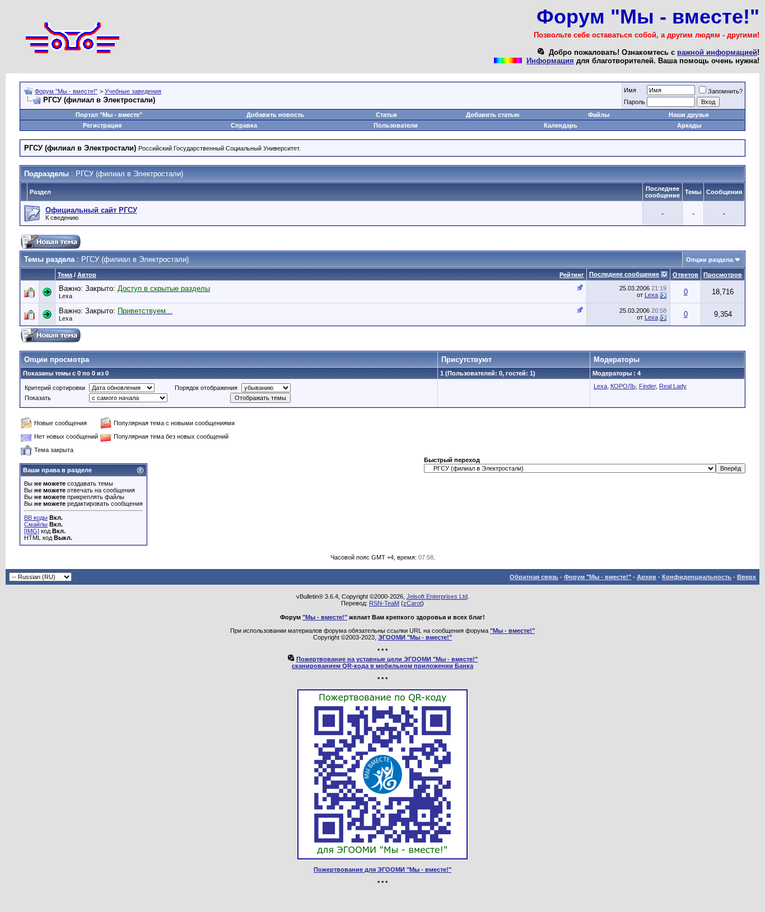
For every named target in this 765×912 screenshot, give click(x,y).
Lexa (65, 296)
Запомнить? (725, 91)
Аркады (689, 125)
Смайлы (36, 524)
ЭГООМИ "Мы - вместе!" (415, 637)
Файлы (598, 114)
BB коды (36, 517)
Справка (244, 125)
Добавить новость (275, 114)
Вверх (746, 576)
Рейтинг (571, 274)
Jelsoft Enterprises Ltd (437, 596)
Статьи (386, 114)
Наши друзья (688, 114)
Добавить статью (492, 114)
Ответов (685, 274)
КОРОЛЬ (623, 386)
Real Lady (673, 386)
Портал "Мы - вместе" (109, 114)
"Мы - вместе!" (324, 617)
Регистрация (102, 125)
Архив (646, 576)
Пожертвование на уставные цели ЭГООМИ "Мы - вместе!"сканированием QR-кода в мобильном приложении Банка (385, 662)
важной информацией (717, 52)
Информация (550, 61)
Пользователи (396, 125)
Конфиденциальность (696, 576)
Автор (86, 274)
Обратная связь (534, 576)
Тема (65, 274)
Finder (647, 386)
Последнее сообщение (624, 274)
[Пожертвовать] (382, 857)
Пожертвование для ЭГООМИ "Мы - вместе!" (382, 869)
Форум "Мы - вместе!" (66, 91)
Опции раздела (709, 259)
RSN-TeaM (384, 603)
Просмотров (722, 274)
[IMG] (31, 531)
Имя (630, 90)
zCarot (412, 603)
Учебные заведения (133, 91)
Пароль (634, 101)
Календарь (560, 125)
